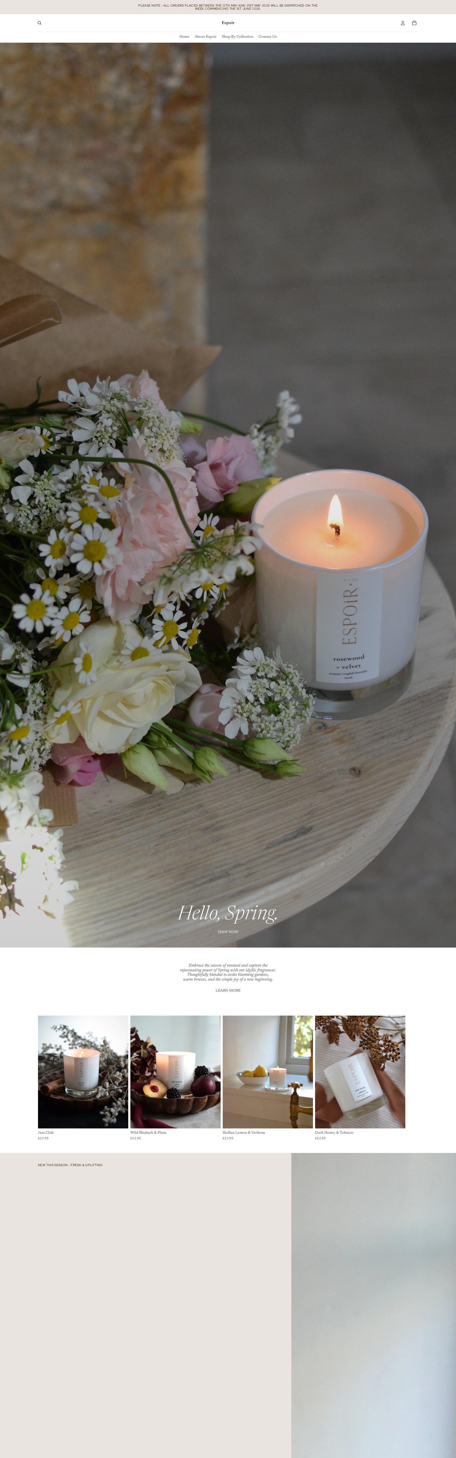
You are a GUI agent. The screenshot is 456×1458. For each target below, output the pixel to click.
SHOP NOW (228, 932)
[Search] (39, 23)
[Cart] (414, 23)
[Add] (120, 1120)
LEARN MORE (228, 991)
